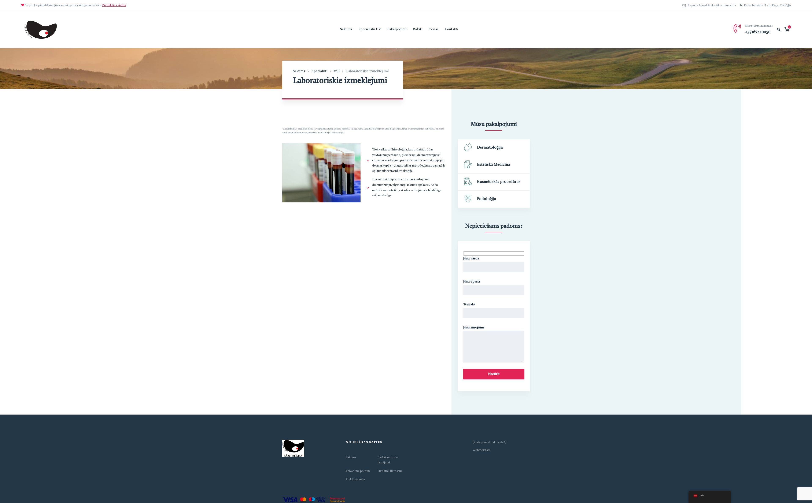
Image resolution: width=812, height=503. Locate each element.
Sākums (299, 71)
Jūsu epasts (471, 281)
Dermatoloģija (490, 147)
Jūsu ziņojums (473, 327)
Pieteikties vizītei (114, 5)
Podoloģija (486, 199)
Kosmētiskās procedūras (498, 182)
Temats (469, 304)
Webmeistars (482, 450)
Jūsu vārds (471, 258)
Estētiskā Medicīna (493, 165)
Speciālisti (319, 71)
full (336, 71)
